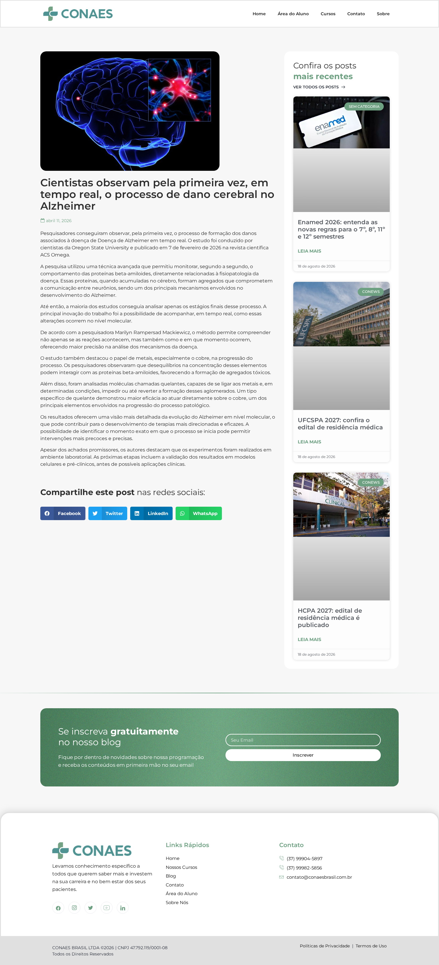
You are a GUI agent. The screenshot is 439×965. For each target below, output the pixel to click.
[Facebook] (58, 908)
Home (259, 13)
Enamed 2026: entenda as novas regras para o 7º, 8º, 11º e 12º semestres (341, 229)
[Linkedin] (123, 908)
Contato (356, 13)
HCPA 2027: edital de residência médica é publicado (330, 618)
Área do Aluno (293, 13)
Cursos (328, 13)
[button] (62, 513)
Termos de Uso (371, 946)
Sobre (383, 13)
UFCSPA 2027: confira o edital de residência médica (340, 424)
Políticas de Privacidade (325, 946)
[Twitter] (90, 908)
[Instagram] (74, 908)
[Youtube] (107, 908)
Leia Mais (309, 251)
